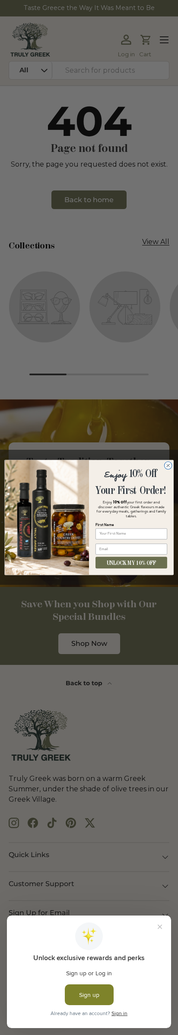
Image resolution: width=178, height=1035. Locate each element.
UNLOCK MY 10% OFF (131, 562)
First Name (104, 525)
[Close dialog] (168, 466)
